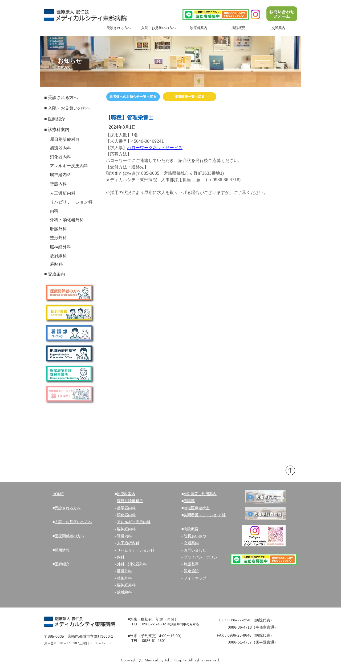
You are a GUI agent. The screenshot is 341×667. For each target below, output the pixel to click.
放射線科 (124, 592)
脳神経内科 (126, 529)
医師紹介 (62, 564)
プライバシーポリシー (202, 557)
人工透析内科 (128, 543)
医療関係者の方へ (69, 536)
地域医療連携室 (197, 508)
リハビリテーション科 (135, 550)
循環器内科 (126, 508)
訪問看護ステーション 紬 (205, 515)
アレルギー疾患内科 (134, 522)
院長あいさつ (195, 536)
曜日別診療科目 (130, 501)
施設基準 (191, 564)
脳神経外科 (126, 585)
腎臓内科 (124, 536)
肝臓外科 (124, 571)
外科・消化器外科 (132, 564)
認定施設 (191, 571)
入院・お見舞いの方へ (73, 522)
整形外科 (124, 578)
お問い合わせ (195, 550)
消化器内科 (126, 515)
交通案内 (191, 543)
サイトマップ (195, 578)
